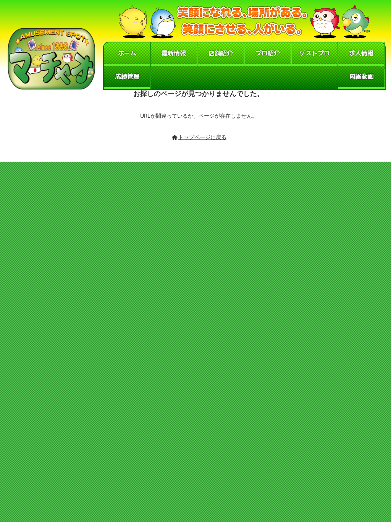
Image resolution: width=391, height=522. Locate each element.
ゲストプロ (314, 53)
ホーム (127, 53)
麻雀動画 (361, 76)
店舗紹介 (220, 53)
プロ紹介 (267, 53)
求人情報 (361, 53)
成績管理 (127, 76)
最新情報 (174, 53)
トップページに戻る (202, 137)
